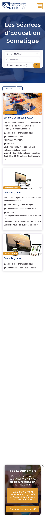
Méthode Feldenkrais (12, 188)
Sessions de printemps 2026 (19, 117)
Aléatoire (8, 88)
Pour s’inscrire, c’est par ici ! (22, 509)
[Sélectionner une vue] (20, 88)
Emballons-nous (10, 113)
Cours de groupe (12, 192)
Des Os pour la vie (11, 253)
